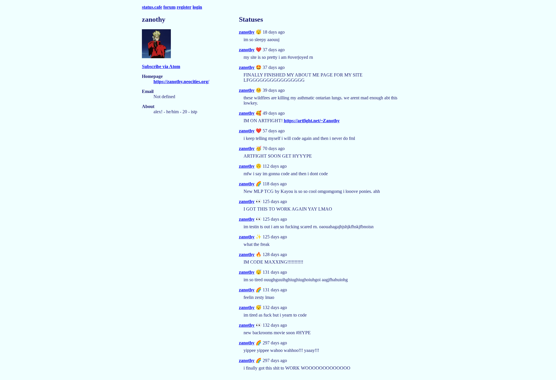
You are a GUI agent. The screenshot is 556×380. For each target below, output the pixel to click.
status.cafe (152, 7)
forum (169, 7)
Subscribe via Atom (161, 66)
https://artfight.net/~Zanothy (312, 120)
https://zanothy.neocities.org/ (181, 81)
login (197, 7)
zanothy (247, 32)
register (184, 7)
